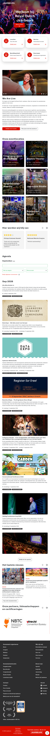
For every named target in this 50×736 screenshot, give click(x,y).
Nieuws (37, 674)
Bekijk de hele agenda (25, 559)
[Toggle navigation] (46, 2)
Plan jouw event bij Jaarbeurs (29, 128)
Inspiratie (38, 669)
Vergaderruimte (7, 666)
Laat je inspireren (25, 28)
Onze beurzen (39, 655)
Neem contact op (19, 25)
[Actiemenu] (47, 733)
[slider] (18, 93)
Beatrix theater (7, 674)
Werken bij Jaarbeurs (41, 677)
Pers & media (6, 688)
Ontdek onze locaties (11, 128)
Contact (5, 685)
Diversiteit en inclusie (41, 647)
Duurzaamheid (39, 649)
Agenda (38, 666)
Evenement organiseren (10, 644)
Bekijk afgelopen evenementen (10, 274)
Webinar (5, 652)
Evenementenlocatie (9, 664)
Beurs (4, 647)
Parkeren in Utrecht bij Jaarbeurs (12, 693)
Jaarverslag (39, 672)
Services (38, 658)
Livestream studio (8, 677)
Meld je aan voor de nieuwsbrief (11, 696)
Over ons (38, 652)
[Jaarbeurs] (37, 732)
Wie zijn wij (39, 644)
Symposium (6, 658)
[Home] (8, 3)
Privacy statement (18, 733)
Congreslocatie (7, 672)
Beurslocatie (6, 669)
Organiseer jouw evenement (30, 25)
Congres (5, 649)
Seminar (5, 655)
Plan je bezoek (7, 690)
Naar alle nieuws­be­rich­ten (10, 600)
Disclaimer (18, 728)
